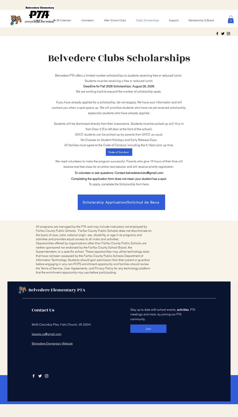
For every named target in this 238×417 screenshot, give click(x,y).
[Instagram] (228, 33)
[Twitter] (223, 33)
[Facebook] (217, 33)
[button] (231, 19)
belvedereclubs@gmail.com (144, 173)
